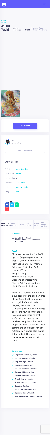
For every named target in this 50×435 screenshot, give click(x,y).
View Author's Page (25, 149)
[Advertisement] (25, 62)
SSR (17, 192)
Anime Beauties (17, 29)
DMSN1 (27, 30)
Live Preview (25, 126)
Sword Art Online (5, 22)
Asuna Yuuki (5, 28)
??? (13, 140)
